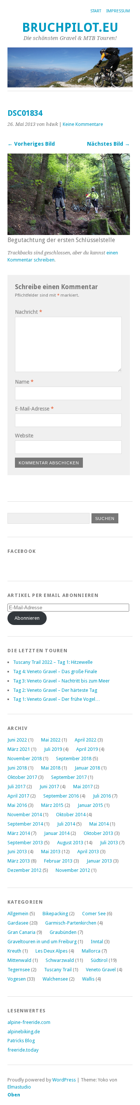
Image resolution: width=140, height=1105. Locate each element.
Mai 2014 (99, 824)
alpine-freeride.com (28, 1022)
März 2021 (18, 749)
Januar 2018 (87, 768)
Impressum (118, 11)
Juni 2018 (17, 768)
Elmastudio (19, 1087)
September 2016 (61, 796)
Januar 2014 (56, 833)
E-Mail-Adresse (34, 409)
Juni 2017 (49, 786)
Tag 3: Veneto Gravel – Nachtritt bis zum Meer (61, 681)
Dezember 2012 (24, 870)
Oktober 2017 (22, 777)
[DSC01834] (68, 232)
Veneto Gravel (101, 969)
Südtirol (99, 960)
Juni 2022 (17, 740)
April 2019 (87, 749)
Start (95, 11)
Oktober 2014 (70, 814)
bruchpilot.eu (70, 27)
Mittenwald (19, 960)
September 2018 (73, 758)
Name (24, 382)
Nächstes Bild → (108, 144)
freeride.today (22, 1050)
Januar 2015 (90, 805)
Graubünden (63, 932)
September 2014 (25, 824)
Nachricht (28, 312)
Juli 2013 (109, 842)
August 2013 (70, 842)
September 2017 (69, 777)
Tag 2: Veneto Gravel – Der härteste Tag (55, 690)
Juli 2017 (16, 786)
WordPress (64, 1080)
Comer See (94, 913)
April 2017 (18, 796)
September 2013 (25, 842)
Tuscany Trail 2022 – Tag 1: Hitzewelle (53, 662)
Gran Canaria (21, 932)
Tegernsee (18, 969)
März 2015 (52, 805)
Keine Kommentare (83, 124)
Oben (13, 1095)
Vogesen (16, 979)
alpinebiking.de (23, 1031)
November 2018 (24, 758)
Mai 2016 (17, 805)
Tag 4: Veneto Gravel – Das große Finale (55, 671)
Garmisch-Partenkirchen (70, 923)
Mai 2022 (50, 740)
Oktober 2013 (98, 833)
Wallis (88, 979)
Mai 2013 (50, 851)
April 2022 (85, 740)
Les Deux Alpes (51, 951)
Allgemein (17, 913)
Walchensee (55, 979)
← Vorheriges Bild (31, 144)
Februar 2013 (58, 861)
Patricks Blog (21, 1040)
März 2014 (18, 833)
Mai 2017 (83, 786)
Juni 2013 (17, 851)
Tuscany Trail (58, 969)
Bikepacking (55, 913)
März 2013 (18, 861)
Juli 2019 (53, 749)
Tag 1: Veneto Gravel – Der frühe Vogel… (56, 699)
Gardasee (17, 923)
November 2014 (24, 814)
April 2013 (88, 851)
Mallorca (91, 951)
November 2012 (73, 870)
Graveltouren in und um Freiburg (42, 941)
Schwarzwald (60, 960)
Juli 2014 (66, 824)
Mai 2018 (50, 768)
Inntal (97, 941)
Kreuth (14, 951)
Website (24, 436)
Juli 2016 (102, 796)
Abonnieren (27, 618)
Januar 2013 (99, 861)
